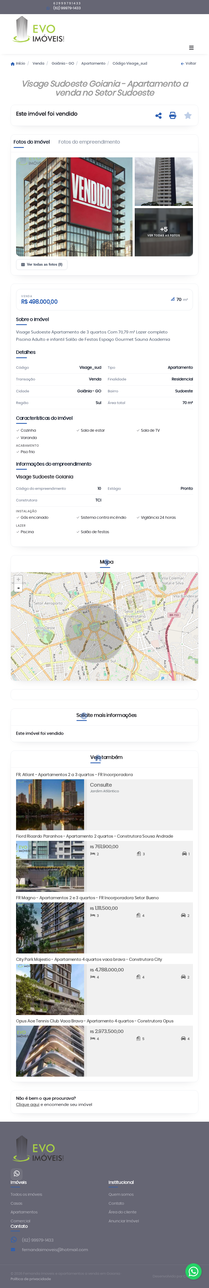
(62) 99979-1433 (38, 1240)
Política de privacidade (31, 1279)
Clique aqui (27, 1105)
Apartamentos (24, 1212)
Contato (116, 1204)
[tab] (32, 143)
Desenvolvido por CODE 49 (175, 1276)
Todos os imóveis (26, 1195)
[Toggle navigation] (191, 48)
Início (20, 63)
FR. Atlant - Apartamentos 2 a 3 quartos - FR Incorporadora (74, 775)
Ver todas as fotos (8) (44, 264)
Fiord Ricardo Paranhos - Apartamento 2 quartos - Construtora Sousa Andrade (94, 836)
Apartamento (93, 63)
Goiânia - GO (63, 63)
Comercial (20, 1221)
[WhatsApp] (17, 1174)
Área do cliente (123, 1212)
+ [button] (18, 579)
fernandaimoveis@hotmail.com (55, 1250)
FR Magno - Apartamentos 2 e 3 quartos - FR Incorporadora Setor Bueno (87, 898)
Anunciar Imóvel (124, 1221)
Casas (16, 1204)
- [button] (18, 587)
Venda (38, 63)
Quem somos (121, 1195)
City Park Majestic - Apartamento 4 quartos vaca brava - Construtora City (89, 960)
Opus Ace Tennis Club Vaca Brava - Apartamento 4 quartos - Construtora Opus (95, 1021)
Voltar (191, 63)
